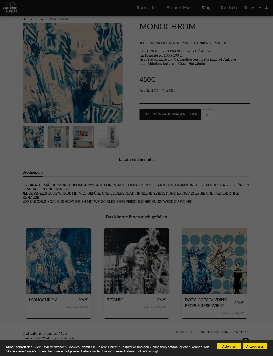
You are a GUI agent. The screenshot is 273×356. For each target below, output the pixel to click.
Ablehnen (229, 346)
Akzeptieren (255, 346)
